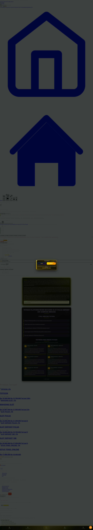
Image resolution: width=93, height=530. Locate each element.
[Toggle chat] (90, 527)
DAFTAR (51, 263)
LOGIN (42, 263)
